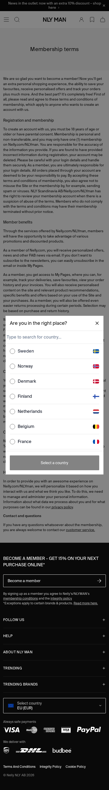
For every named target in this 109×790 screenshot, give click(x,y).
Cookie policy (76, 767)
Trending (12, 668)
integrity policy (61, 598)
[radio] (12, 351)
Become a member (24, 580)
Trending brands (20, 684)
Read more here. (86, 603)
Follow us (13, 620)
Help (8, 636)
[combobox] (54, 337)
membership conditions (20, 598)
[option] (54, 351)
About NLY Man (18, 652)
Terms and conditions (19, 767)
